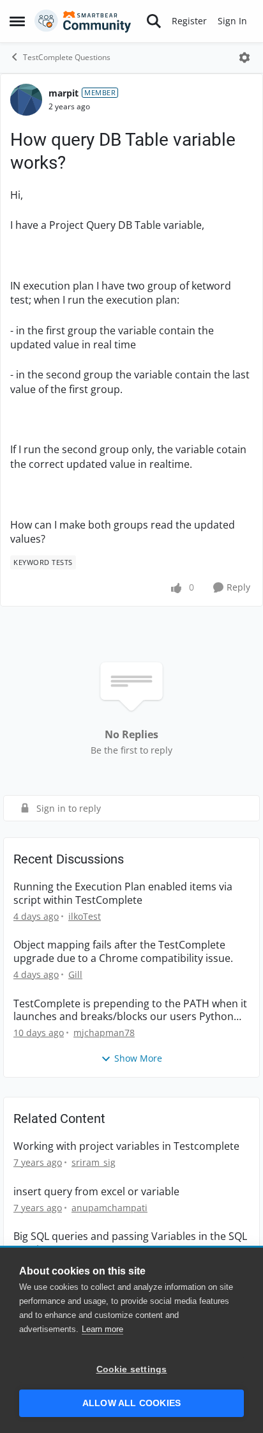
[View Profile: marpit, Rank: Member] (26, 100)
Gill (75, 974)
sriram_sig (93, 1162)
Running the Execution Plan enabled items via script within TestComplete (122, 893)
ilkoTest (84, 916)
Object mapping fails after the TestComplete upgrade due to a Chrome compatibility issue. (123, 951)
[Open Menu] (244, 57)
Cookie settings (131, 1369)
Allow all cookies (131, 1403)
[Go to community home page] (83, 21)
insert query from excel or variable (96, 1191)
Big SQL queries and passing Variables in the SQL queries (130, 1243)
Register (189, 21)
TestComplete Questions (66, 57)
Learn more (102, 1329)
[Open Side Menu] (17, 21)
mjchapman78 (104, 1032)
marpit (64, 93)
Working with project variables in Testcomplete (126, 1146)
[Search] (154, 21)
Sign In (232, 21)
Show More (138, 1058)
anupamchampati (109, 1208)
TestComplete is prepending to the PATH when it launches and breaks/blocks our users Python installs (130, 1010)
